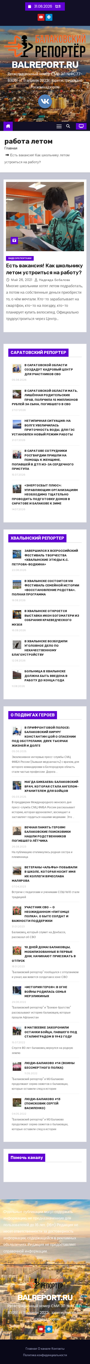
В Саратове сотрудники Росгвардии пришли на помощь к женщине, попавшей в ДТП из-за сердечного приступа (43, 460)
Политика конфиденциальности (45, 1355)
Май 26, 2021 (22, 280)
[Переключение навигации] (59, 126)
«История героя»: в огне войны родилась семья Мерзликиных (45, 991)
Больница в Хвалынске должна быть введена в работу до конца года (45, 676)
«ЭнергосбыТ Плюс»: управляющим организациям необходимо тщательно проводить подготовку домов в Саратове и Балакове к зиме (45, 494)
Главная (10, 148)
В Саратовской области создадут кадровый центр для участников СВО (48, 369)
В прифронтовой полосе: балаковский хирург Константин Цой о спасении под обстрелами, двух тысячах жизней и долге (44, 736)
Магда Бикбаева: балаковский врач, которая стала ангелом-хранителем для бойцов (51, 786)
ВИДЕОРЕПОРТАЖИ (19, 258)
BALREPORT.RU (45, 64)
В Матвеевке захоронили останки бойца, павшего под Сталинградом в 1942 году (50, 1032)
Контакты (57, 1348)
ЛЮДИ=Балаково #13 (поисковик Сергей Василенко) (42, 1103)
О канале (44, 1348)
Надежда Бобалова (54, 280)
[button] (69, 126)
